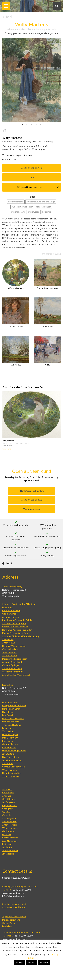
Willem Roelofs (9, 655)
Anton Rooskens (10, 850)
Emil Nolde (7, 844)
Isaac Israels (8, 728)
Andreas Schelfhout (12, 662)
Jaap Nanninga (9, 840)
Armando (6, 795)
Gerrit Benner (8, 799)
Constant (6, 812)
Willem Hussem (10, 828)
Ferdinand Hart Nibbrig (13, 718)
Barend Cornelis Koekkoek (15, 626)
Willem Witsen (9, 770)
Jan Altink (7, 789)
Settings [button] (19, 962)
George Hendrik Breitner (14, 705)
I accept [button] (44, 962)
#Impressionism (43, 206)
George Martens (10, 744)
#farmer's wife (18, 211)
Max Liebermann (10, 737)
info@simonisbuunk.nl (33, 490)
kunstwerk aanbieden (14, 907)
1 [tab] (22, 124)
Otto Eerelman (9, 613)
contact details (32, 509)
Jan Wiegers (8, 853)
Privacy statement (11, 919)
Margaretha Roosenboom (14, 658)
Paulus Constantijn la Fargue (16, 633)
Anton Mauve (8, 642)
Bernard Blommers (11, 610)
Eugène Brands (9, 805)
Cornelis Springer (10, 665)
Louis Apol (7, 607)
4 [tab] (36, 124)
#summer (46, 211)
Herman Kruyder (10, 734)
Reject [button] (31, 962)
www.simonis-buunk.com (14, 939)
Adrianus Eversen (10, 617)
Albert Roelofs (9, 652)
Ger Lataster (8, 831)
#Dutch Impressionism (22, 206)
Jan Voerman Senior (12, 760)
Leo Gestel (7, 715)
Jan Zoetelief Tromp (12, 668)
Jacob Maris (7, 639)
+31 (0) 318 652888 (32, 168)
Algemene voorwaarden (14, 916)
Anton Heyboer (9, 824)
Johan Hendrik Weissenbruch (16, 675)
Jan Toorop (7, 763)
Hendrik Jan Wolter (11, 773)
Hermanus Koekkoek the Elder (17, 629)
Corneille (6, 815)
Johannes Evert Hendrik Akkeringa (18, 604)
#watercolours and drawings (40, 201)
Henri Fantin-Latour (11, 708)
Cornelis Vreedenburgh (13, 766)
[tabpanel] (31, 80)
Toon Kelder (8, 731)
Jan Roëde (7, 847)
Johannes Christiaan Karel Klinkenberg (20, 636)
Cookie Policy (8, 923)
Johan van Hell (9, 821)
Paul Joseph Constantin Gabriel (17, 620)
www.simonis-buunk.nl (13, 893)
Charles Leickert (10, 649)
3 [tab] (31, 124)
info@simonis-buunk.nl (13, 896)
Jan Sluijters (8, 753)
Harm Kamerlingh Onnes (14, 750)
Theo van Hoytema (11, 724)
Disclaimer (7, 926)
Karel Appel (8, 792)
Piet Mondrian (9, 747)
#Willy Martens (15, 201)
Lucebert (6, 834)
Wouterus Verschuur (12, 671)
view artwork (7, 449)
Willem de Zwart (10, 776)
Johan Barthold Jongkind (14, 623)
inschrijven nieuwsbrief (14, 904)
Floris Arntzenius (10, 702)
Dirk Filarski (7, 712)
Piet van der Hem (10, 721)
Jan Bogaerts (8, 802)
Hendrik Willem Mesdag (14, 646)
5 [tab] (40, 124)
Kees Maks (7, 741)
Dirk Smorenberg (10, 757)
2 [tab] (26, 124)
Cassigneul (7, 808)
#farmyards (33, 211)
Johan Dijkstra (9, 818)
